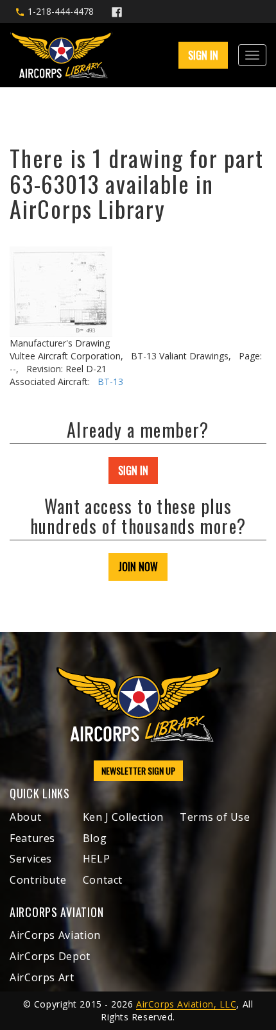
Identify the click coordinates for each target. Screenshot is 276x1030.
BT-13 (110, 381)
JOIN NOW (138, 566)
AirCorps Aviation (55, 935)
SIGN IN (133, 470)
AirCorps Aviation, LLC (186, 1004)
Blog (95, 838)
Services (31, 859)
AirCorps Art (42, 977)
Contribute (38, 880)
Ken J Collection (123, 817)
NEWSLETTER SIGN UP (138, 770)
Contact (103, 880)
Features (32, 838)
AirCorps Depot (50, 956)
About (25, 817)
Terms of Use (215, 817)
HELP (96, 859)
